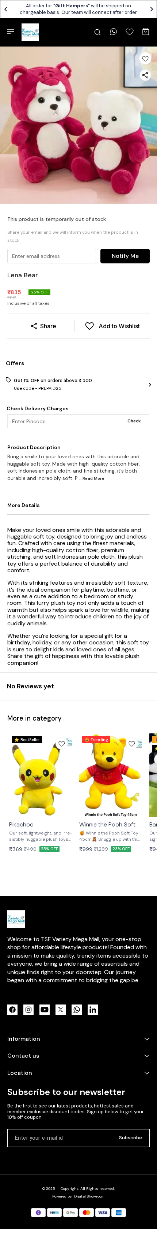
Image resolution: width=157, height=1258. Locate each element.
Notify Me (125, 256)
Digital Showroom (89, 1196)
